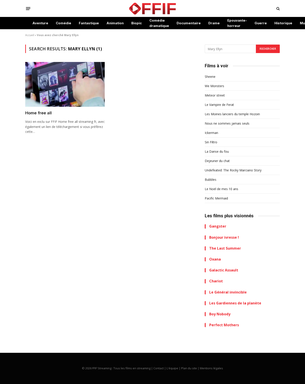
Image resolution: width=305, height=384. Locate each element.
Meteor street (215, 95)
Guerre (261, 23)
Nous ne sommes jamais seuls (227, 123)
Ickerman (211, 133)
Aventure (40, 23)
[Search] (278, 9)
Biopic (136, 23)
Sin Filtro (211, 142)
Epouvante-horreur (237, 23)
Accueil (29, 35)
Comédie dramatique (159, 23)
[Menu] (28, 8)
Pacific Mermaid (216, 198)
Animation (115, 23)
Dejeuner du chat (217, 161)
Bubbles (210, 179)
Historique (283, 23)
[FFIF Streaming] (152, 8)
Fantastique (89, 23)
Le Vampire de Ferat (219, 105)
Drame (214, 23)
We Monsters (214, 86)
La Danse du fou (217, 151)
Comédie (63, 23)
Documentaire (189, 23)
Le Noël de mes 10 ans (221, 189)
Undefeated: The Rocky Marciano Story (233, 170)
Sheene (210, 76)
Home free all (38, 113)
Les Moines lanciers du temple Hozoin (232, 114)
